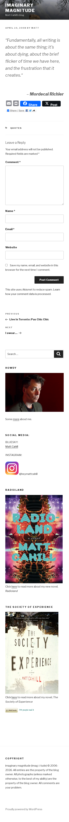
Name (10, 211)
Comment (13, 162)
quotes (16, 128)
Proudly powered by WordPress (23, 809)
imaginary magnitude (20, 8)
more (16, 419)
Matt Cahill (11, 446)
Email (9, 229)
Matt (35, 28)
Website (11, 247)
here (14, 586)
